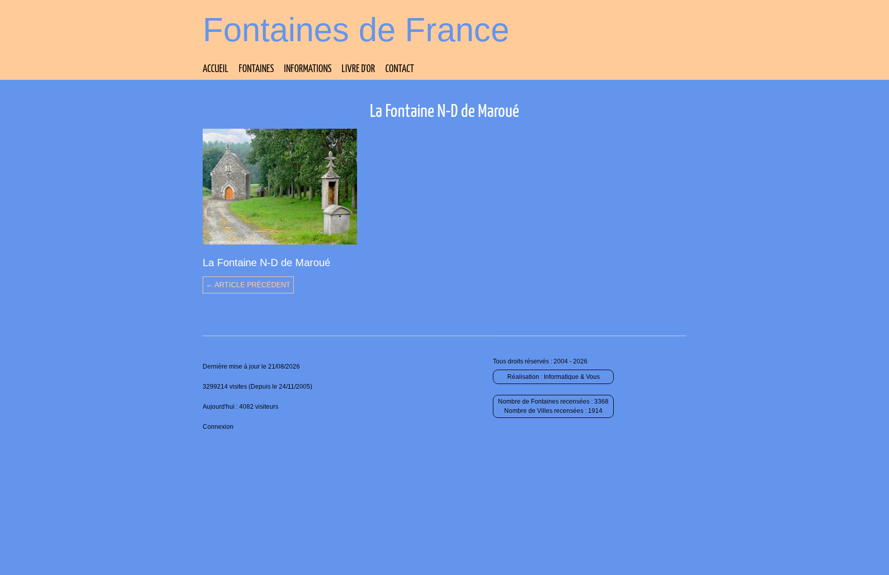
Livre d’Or (358, 69)
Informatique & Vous (572, 376)
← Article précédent (248, 285)
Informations (307, 69)
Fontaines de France (356, 29)
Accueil (215, 69)
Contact (399, 69)
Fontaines (256, 69)
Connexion (218, 426)
